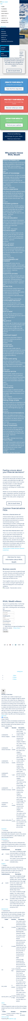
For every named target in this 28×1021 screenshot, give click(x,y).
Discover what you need (14, 108)
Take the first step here (14, 89)
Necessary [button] (3, 715)
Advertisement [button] (4, 909)
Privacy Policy (16, 628)
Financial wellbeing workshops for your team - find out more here (14, 136)
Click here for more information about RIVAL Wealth (14, 559)
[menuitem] (3, 6)
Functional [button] (3, 828)
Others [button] (3, 1003)
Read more (5, 169)
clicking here (20, 671)
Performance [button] (4, 839)
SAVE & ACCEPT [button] (5, 1017)
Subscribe (5, 631)
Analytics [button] (3, 863)
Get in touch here (14, 71)
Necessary (5, 717)
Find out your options (14, 125)
